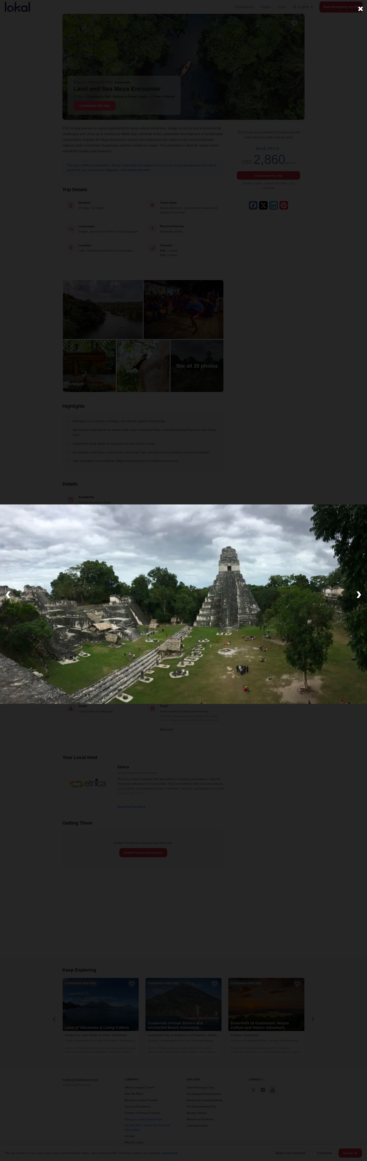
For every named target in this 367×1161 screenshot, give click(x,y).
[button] (8, 593)
